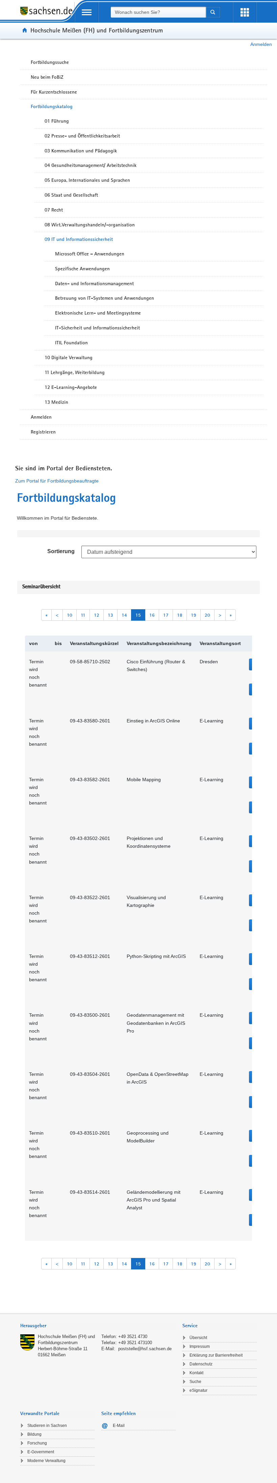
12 (96, 615)
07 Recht (54, 210)
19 (193, 615)
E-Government (40, 1452)
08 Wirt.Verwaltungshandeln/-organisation (90, 225)
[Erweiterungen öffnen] (244, 12)
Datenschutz (201, 1364)
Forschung (37, 1443)
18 (179, 615)
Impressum (200, 1346)
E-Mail (119, 1425)
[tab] (98, 1326)
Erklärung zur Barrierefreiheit (216, 1355)
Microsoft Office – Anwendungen (89, 254)
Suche (195, 1381)
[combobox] (158, 12)
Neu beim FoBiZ (47, 77)
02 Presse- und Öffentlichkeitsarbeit (82, 136)
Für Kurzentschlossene (54, 92)
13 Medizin (56, 402)
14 (124, 615)
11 (83, 615)
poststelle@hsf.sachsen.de (145, 1348)
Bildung (34, 1434)
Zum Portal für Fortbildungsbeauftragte (57, 481)
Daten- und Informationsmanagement (94, 283)
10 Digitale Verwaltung (69, 357)
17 (166, 615)
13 (110, 615)
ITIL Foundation (71, 343)
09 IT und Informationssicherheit (79, 239)
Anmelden (261, 44)
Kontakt (196, 1372)
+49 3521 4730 (132, 1336)
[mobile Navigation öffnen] (86, 12)
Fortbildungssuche (50, 62)
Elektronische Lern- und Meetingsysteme (98, 313)
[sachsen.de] (47, 15)
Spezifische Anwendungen (82, 269)
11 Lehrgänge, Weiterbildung (75, 372)
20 (207, 615)
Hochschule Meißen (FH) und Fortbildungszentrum (96, 30)
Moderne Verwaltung (46, 1460)
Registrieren (43, 432)
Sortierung (61, 551)
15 (138, 615)
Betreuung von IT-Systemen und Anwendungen (104, 298)
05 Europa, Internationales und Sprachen (87, 180)
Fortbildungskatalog (52, 106)
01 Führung (57, 121)
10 (69, 615)
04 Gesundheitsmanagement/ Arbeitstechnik (90, 165)
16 (152, 615)
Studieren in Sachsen (47, 1425)
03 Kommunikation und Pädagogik (81, 151)
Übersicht (198, 1337)
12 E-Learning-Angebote (71, 387)
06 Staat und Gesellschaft (71, 195)
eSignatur (198, 1390)
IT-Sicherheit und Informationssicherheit (97, 328)
